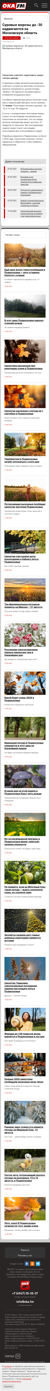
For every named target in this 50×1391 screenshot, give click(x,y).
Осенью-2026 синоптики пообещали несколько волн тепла (23, 1080)
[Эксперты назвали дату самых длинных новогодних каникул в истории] (25, 931)
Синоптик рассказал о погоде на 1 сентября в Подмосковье (23, 412)
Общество (8, 18)
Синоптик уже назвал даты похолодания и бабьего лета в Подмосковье (21, 559)
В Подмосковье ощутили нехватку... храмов (31, 169)
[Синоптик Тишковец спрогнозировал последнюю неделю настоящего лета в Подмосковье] (25, 979)
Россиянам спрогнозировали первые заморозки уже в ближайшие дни (21, 652)
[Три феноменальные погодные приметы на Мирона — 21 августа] (25, 601)
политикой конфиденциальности (16, 1379)
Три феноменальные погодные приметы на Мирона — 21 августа (23, 605)
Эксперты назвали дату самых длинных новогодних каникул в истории (22, 938)
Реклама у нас (25, 1255)
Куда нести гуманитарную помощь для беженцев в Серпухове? (32, 192)
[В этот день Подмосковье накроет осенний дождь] (25, 317)
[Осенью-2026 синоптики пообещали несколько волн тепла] (25, 1075)
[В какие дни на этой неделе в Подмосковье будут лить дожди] (25, 787)
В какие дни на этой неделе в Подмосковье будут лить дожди (23, 792)
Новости (25, 1249)
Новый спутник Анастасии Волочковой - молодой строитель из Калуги (32, 203)
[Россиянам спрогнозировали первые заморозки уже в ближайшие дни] (25, 646)
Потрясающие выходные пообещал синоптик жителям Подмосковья (24, 505)
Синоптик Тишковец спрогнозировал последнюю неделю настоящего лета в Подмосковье (20, 987)
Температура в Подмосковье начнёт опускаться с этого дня (21, 460)
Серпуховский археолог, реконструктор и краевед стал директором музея (31, 213)
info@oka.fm (25, 1301)
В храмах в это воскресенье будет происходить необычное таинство (31, 180)
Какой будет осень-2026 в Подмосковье (19, 699)
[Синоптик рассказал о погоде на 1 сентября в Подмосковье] (25, 407)
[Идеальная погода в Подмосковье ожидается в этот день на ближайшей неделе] (25, 739)
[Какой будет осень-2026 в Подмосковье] (25, 694)
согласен (8, 1366)
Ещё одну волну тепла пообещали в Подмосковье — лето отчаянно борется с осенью (24, 272)
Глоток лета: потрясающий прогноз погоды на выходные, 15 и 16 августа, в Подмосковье (24, 1178)
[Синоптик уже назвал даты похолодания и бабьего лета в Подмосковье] (25, 553)
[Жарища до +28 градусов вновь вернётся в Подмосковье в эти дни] (25, 1030)
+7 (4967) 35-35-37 (25, 1293)
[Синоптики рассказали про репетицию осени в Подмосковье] (25, 362)
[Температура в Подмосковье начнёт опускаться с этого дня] (25, 455)
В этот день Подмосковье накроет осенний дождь (24, 322)
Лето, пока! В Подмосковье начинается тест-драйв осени (21, 1224)
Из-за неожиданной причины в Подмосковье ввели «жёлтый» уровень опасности (22, 841)
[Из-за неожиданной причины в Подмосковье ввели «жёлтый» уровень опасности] (25, 835)
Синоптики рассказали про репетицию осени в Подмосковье (23, 367)
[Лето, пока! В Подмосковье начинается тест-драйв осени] (25, 1219)
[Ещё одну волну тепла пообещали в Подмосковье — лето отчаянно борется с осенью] (25, 266)
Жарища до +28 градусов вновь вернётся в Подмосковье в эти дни (24, 1035)
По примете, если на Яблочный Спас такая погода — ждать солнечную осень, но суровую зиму (24, 890)
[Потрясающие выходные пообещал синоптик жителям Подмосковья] (25, 500)
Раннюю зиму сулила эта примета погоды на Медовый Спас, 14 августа (23, 1130)
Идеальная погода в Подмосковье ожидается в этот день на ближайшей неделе (23, 745)
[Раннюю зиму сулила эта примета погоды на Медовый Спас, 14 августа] (25, 1123)
